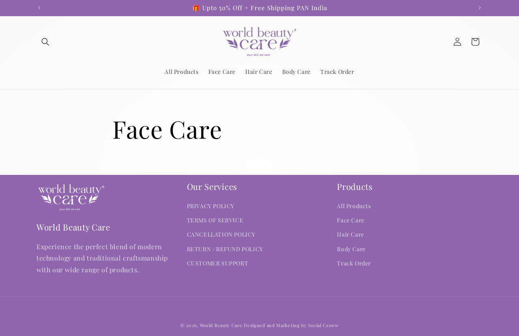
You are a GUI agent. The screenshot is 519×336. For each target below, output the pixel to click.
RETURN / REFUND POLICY (225, 249)
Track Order (354, 263)
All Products (354, 206)
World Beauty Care (221, 325)
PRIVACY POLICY (210, 206)
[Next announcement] (480, 7)
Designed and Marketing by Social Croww (291, 325)
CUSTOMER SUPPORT (218, 263)
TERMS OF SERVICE (215, 220)
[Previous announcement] (39, 7)
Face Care (350, 220)
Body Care (351, 249)
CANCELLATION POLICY (221, 235)
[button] (45, 42)
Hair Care (350, 235)
